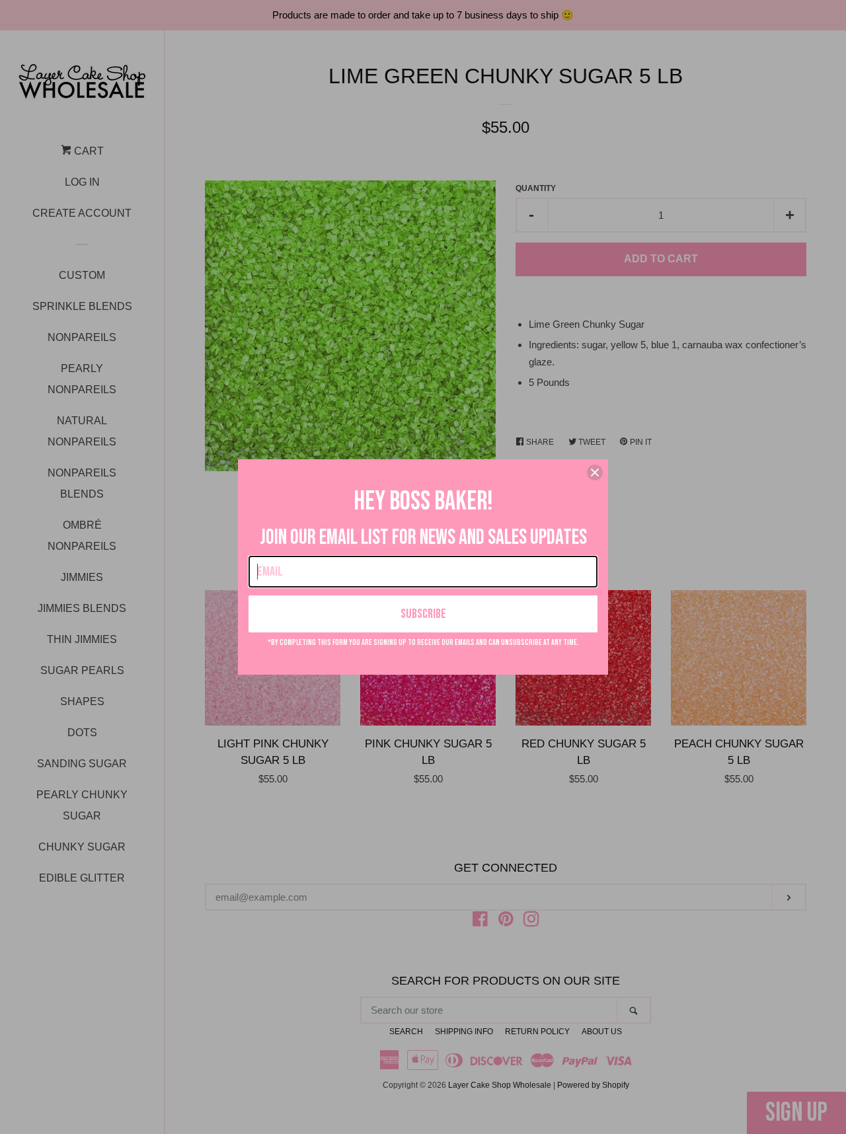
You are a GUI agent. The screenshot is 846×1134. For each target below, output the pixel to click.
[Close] (595, 472)
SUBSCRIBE (423, 614)
